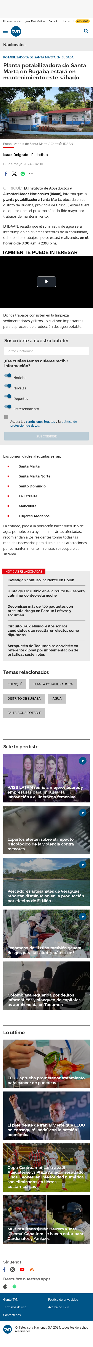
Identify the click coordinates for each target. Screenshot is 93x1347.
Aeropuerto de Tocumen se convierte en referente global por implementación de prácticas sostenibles (43, 650)
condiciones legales (40, 421)
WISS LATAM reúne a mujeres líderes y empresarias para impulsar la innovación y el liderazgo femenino (45, 792)
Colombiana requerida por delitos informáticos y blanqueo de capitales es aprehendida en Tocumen (44, 1000)
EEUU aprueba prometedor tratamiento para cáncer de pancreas (46, 1080)
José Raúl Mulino (35, 21)
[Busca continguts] (86, 31)
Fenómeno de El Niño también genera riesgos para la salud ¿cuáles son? (44, 950)
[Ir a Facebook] (5, 1269)
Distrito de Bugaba (24, 698)
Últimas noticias (12, 21)
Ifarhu (66, 21)
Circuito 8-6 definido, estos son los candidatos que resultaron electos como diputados (43, 630)
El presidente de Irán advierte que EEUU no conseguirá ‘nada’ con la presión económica (46, 1130)
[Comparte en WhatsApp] (22, 173)
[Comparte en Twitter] (14, 173)
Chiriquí (15, 684)
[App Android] (15, 1286)
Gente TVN (10, 1299)
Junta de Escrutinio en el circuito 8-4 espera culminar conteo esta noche (46, 593)
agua (57, 698)
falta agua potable (24, 713)
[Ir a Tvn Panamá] (45, 31)
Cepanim (54, 21)
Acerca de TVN (58, 1307)
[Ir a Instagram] (13, 1269)
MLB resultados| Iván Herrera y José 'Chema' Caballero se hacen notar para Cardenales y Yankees (45, 1233)
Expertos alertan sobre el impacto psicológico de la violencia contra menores (41, 844)
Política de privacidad (63, 1299)
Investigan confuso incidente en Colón (41, 580)
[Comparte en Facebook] (6, 173)
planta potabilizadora (53, 684)
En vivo (83, 21)
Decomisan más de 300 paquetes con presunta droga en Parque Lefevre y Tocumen (40, 610)
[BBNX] (7, 1329)
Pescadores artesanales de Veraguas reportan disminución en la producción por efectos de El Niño (46, 896)
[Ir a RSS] (32, 1269)
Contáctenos (12, 1315)
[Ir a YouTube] (23, 1269)
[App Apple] (6, 1286)
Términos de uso (14, 1307)
